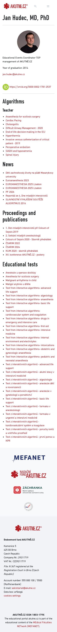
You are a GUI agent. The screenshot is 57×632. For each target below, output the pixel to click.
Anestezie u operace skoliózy (21, 272)
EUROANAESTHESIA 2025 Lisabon (23, 184)
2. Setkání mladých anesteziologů (23, 235)
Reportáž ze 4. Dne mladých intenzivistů (27, 195)
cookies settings (12, 595)
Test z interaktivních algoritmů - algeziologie (29, 379)
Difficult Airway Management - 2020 (24, 128)
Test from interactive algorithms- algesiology (29, 295)
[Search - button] (35, 6)
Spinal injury (12, 154)
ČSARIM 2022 (13, 243)
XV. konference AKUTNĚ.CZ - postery (25, 254)
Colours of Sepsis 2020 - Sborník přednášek (28, 239)
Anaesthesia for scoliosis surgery (23, 116)
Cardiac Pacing (13, 120)
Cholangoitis (12, 124)
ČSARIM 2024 (13, 247)
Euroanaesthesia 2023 (17, 180)
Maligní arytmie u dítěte (18, 284)
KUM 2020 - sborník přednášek (22, 251)
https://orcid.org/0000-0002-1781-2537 (30, 86)
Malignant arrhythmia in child (21, 280)
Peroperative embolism (18, 147)
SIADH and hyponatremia (19, 151)
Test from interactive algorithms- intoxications (30, 345)
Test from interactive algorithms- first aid (27, 326)
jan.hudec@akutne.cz (14, 74)
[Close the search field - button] (48, 6)
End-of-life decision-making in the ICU (25, 131)
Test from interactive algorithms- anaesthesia (29, 299)
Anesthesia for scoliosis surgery (22, 276)
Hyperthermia (13, 135)
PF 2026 (10, 191)
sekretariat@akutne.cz (23, 588)
